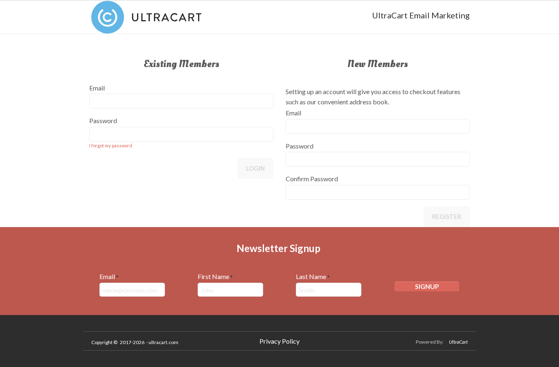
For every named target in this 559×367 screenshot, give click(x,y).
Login (255, 168)
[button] (427, 287)
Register (446, 216)
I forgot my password (110, 145)
